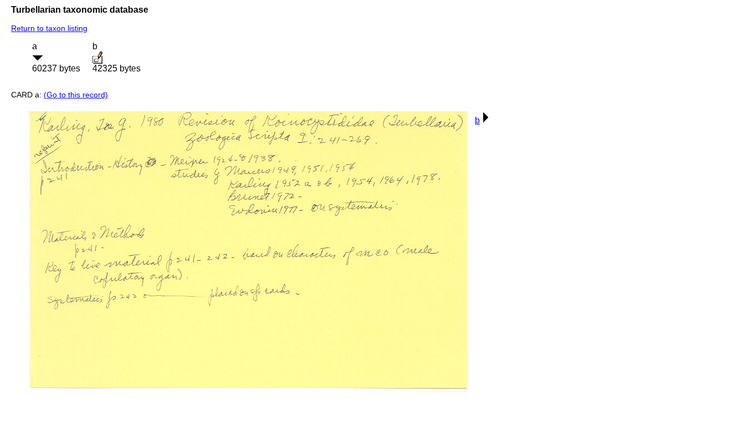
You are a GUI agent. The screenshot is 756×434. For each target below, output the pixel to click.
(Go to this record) (76, 94)
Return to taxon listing (49, 28)
